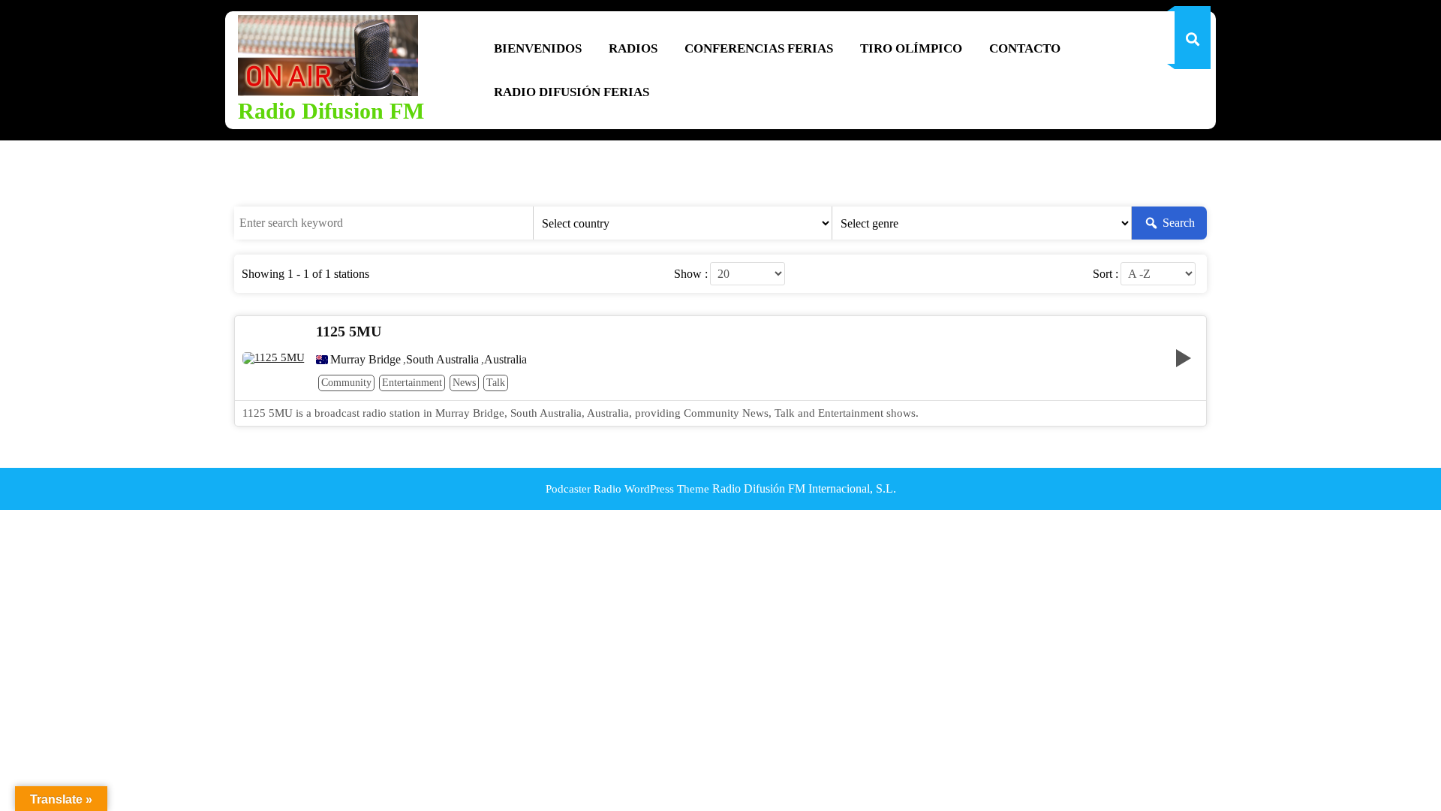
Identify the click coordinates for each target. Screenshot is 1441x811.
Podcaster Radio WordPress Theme (627, 489)
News (464, 382)
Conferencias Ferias (758, 48)
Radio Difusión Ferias (571, 92)
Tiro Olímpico (911, 48)
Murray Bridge (365, 360)
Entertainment (412, 382)
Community (346, 382)
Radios (633, 48)
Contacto (1024, 48)
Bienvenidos (538, 48)
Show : (691, 274)
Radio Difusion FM (331, 110)
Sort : (1105, 274)
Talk (495, 382)
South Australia (442, 360)
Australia (505, 360)
